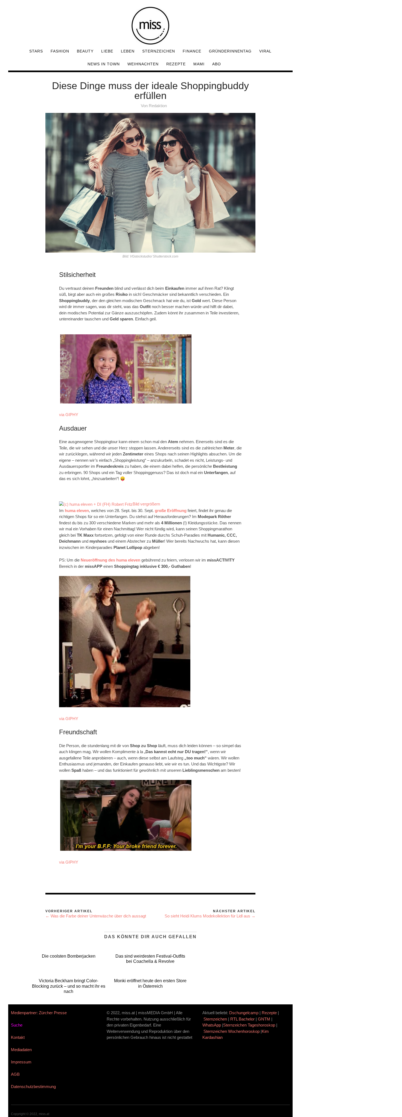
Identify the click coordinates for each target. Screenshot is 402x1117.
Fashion (60, 51)
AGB (15, 1074)
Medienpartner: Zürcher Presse (39, 1012)
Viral (265, 51)
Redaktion (158, 105)
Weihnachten (143, 64)
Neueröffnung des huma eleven (110, 560)
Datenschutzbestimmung (33, 1086)
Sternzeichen (158, 51)
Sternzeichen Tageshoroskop (249, 1025)
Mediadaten (21, 1049)
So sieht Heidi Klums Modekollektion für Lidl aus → (210, 916)
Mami (199, 64)
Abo (216, 64)
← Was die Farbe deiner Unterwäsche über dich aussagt (95, 916)
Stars (36, 51)
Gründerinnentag (230, 51)
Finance (192, 51)
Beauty (85, 51)
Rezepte (176, 64)
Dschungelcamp (243, 1012)
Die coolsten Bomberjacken (68, 956)
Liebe (107, 51)
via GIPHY (68, 414)
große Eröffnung (171, 510)
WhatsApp (211, 1025)
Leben (128, 51)
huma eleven (77, 510)
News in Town (104, 64)
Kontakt (18, 1037)
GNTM (264, 1019)
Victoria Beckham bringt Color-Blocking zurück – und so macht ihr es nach (68, 985)
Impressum (21, 1062)
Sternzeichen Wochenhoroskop (231, 1031)
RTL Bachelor (242, 1019)
